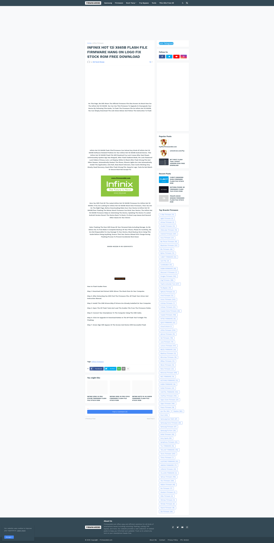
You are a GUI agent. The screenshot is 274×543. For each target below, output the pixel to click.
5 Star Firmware (167, 214)
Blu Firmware (166, 249)
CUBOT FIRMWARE (168, 257)
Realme (177, 411)
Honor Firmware (168, 299)
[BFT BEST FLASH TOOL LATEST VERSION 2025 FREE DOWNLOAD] (164, 162)
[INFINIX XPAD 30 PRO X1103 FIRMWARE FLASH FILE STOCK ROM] (120, 387)
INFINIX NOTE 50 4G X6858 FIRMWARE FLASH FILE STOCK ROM (142, 398)
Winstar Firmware (167, 504)
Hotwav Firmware (168, 307)
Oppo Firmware (167, 403)
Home (89, 43)
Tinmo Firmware (167, 457)
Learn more (21, 530)
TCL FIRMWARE (167, 446)
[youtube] (176, 56)
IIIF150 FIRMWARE (168, 319)
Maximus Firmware (168, 353)
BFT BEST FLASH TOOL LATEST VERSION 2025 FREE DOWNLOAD (177, 162)
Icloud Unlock (166, 326)
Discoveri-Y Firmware (168, 272)
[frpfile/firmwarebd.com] (164, 142)
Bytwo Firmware (167, 253)
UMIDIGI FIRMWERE (168, 465)
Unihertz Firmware (168, 469)
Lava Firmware (166, 342)
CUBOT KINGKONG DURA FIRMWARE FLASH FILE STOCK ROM (177, 180)
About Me (153, 540)
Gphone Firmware (167, 291)
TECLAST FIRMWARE (169, 450)
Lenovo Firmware (168, 345)
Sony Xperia (166, 438)
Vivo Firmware (167, 481)
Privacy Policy (173, 540)
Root (164, 415)
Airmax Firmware (167, 222)
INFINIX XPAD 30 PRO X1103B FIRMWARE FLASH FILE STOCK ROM (96, 398)
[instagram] (183, 56)
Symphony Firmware (169, 442)
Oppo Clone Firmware (169, 399)
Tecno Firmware (167, 453)
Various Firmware (168, 477)
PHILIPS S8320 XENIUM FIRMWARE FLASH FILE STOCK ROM (177, 199)
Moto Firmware (167, 369)
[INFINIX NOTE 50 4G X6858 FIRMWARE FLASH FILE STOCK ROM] (142, 387)
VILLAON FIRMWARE (168, 473)
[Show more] (128, 368)
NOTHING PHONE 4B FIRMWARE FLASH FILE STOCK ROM (177, 189)
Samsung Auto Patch (168, 419)
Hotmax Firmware (167, 303)
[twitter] (169, 56)
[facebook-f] (162, 56)
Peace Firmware (167, 407)
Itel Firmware (166, 338)
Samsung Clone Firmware (170, 423)
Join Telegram (166, 43)
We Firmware (166, 488)
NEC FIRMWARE (167, 376)
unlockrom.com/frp (177, 151)
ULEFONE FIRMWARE (169, 461)
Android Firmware (168, 234)
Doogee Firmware (168, 276)
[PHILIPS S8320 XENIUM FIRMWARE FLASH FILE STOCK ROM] (164, 198)
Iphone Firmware (167, 334)
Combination (166, 265)
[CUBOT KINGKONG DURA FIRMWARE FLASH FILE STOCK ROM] (164, 179)
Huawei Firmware (168, 315)
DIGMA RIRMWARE (168, 268)
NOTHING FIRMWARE (169, 380)
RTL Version (184, 540)
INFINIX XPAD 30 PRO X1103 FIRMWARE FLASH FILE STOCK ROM (120, 398)
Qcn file (165, 411)
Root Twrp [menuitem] (130, 3)
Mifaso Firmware (167, 361)
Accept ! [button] (9, 537)
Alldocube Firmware (168, 230)
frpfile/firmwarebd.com (168, 147)
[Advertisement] (137, 23)
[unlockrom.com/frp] (164, 153)
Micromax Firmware (168, 357)
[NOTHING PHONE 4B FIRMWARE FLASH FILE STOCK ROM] (164, 189)
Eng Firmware (166, 280)
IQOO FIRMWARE (167, 322)
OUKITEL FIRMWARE (169, 392)
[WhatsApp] (119, 368)
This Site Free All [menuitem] (166, 3)
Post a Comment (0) (119, 412)
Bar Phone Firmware (168, 241)
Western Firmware (167, 492)
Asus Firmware (167, 237)
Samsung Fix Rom (168, 430)
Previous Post (90, 418)
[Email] (123, 368)
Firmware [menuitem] (119, 3)
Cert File (164, 261)
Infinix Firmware (98, 43)
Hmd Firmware (166, 295)
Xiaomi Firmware (167, 507)
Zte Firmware (166, 511)
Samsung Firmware (168, 427)
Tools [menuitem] (154, 3)
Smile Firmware (167, 434)
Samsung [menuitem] (108, 3)
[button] (182, 3)
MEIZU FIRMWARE (168, 349)
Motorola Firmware (168, 373)
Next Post (150, 418)
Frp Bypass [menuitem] (144, 3)
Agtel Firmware (166, 218)
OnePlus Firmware (168, 396)
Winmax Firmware (167, 500)
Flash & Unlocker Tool (169, 284)
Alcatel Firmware (167, 226)
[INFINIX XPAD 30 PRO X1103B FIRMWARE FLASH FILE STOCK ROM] (97, 387)
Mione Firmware (167, 365)
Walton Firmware (167, 484)
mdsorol (116, 540)
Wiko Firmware (166, 496)
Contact (162, 540)
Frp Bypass (165, 288)
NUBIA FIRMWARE (168, 384)
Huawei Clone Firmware (170, 311)
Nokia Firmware (167, 388)
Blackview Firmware (168, 245)
